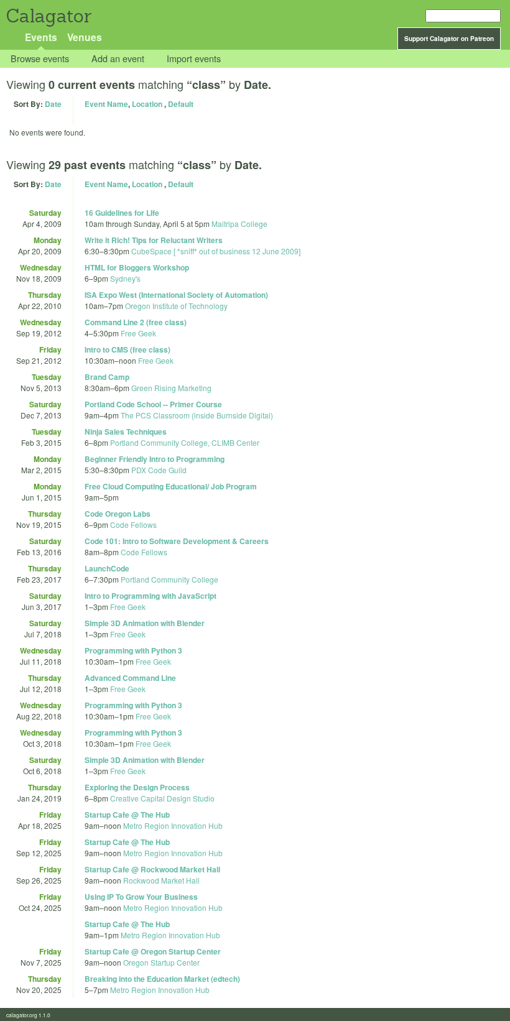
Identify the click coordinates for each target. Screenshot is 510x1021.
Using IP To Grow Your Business (141, 896)
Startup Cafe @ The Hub (127, 814)
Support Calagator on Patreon (449, 38)
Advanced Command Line (130, 677)
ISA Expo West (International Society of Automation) (176, 294)
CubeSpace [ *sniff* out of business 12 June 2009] (215, 251)
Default (180, 103)
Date (53, 103)
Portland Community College (169, 579)
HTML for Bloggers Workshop (137, 267)
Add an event (117, 58)
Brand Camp (107, 376)
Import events (194, 58)
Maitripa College (239, 223)
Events (41, 37)
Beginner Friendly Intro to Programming (155, 458)
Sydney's (125, 278)
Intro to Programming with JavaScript (150, 595)
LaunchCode (107, 568)
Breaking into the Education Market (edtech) (162, 978)
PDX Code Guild (159, 469)
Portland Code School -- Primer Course (153, 404)
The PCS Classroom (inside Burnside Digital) (197, 415)
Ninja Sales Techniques (126, 431)
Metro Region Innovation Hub (173, 825)
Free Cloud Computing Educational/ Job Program (171, 486)
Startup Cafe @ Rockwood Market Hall (152, 869)
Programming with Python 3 (133, 650)
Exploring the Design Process (137, 787)
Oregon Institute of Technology (176, 305)
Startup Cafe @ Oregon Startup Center (153, 951)
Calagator (48, 15)
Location (147, 103)
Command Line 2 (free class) (136, 322)
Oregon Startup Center (161, 962)
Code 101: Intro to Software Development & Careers (177, 541)
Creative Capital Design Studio (162, 798)
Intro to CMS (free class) (127, 349)
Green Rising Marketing (171, 387)
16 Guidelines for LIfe (122, 212)
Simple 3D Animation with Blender (145, 623)
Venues (84, 37)
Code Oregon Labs (118, 513)
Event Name (106, 103)
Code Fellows (133, 524)
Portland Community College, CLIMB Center (184, 442)
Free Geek (138, 333)
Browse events (40, 58)
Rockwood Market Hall (161, 880)
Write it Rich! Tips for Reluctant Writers (154, 240)
